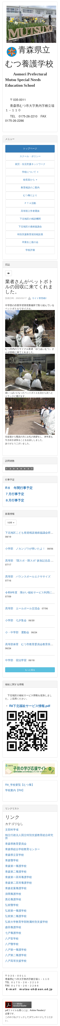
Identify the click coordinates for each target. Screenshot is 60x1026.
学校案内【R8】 (15, 790)
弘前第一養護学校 (15, 910)
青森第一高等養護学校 (18, 877)
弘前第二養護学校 (15, 916)
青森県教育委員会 (15, 843)
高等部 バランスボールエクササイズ (27, 576)
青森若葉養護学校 (15, 888)
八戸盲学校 (11, 938)
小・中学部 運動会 (17, 632)
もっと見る (30, 669)
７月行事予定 (14, 494)
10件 (10, 522)
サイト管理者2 (39, 298)
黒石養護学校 (13, 899)
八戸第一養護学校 (15, 949)
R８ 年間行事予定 (19, 487)
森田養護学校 (13, 927)
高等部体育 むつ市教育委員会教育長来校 (30, 644)
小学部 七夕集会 (15, 620)
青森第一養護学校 (15, 866)
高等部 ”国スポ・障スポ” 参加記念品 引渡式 (32, 560)
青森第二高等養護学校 (18, 883)
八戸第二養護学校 (15, 955)
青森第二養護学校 (15, 871)
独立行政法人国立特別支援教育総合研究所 (29, 836)
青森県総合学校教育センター (22, 849)
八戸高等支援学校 (15, 961)
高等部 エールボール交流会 (22, 608)
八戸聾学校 (11, 944)
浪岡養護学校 (13, 894)
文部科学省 (11, 829)
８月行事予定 (14, 500)
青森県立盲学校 (14, 855)
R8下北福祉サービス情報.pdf (29, 705)
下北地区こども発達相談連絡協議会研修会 (30, 532)
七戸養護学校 (13, 933)
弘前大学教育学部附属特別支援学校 (26, 922)
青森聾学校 (11, 860)
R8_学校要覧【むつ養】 (19, 785)
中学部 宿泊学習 (15, 660)
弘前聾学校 (11, 905)
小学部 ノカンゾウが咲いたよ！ (25, 548)
